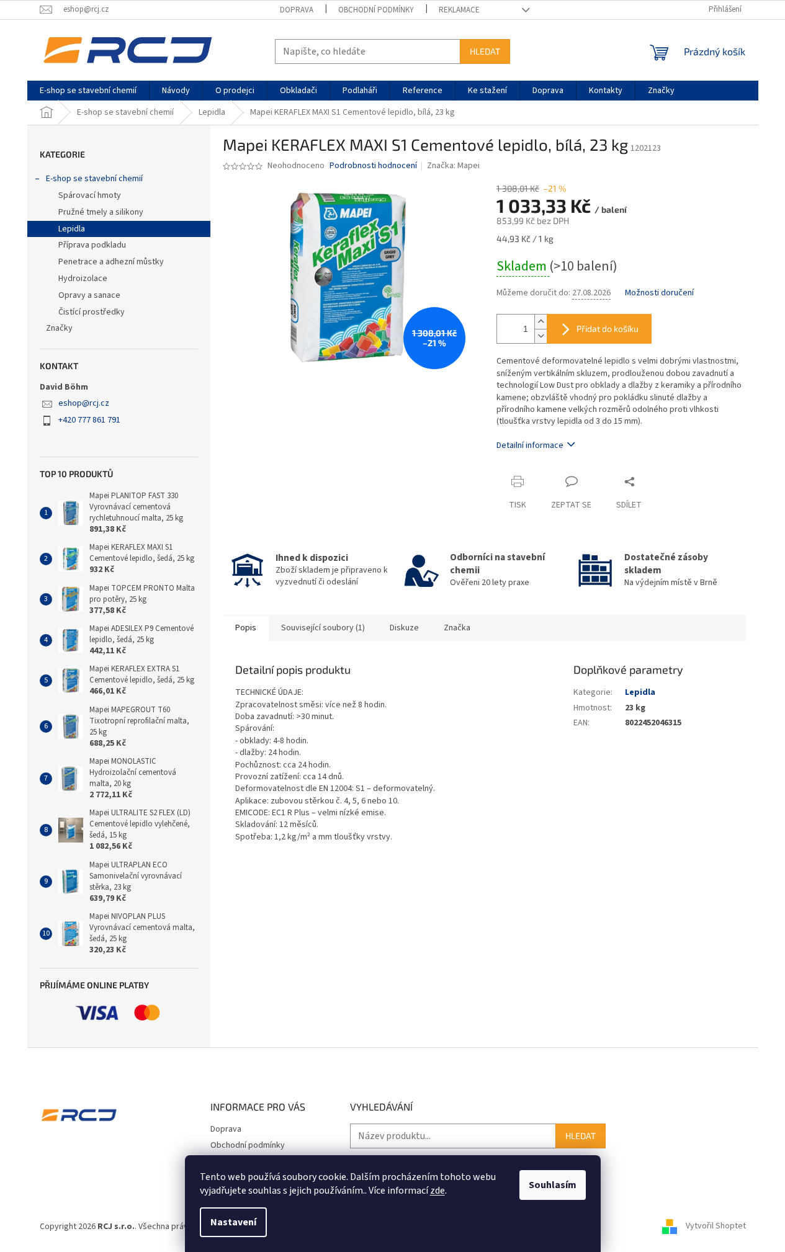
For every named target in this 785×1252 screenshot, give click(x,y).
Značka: (453, 165)
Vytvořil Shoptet (716, 1226)
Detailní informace (529, 445)
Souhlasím (552, 1185)
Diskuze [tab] (404, 628)
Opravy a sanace (89, 295)
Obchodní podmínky (376, 10)
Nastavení (233, 1222)
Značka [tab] (457, 628)
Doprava (296, 10)
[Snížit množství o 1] (540, 336)
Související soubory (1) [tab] (323, 628)
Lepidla (71, 229)
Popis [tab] (245, 628)
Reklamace (459, 10)
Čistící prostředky (91, 312)
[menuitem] (88, 91)
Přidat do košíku (607, 328)
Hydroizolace (82, 278)
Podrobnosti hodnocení (373, 166)
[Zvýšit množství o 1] (540, 322)
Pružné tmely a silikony (100, 212)
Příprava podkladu (92, 245)
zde (437, 1190)
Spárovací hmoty (89, 195)
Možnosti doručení (659, 293)
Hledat (485, 51)
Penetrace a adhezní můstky (111, 262)
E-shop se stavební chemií (94, 178)
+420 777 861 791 (89, 420)
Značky (59, 328)
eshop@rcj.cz (83, 403)
